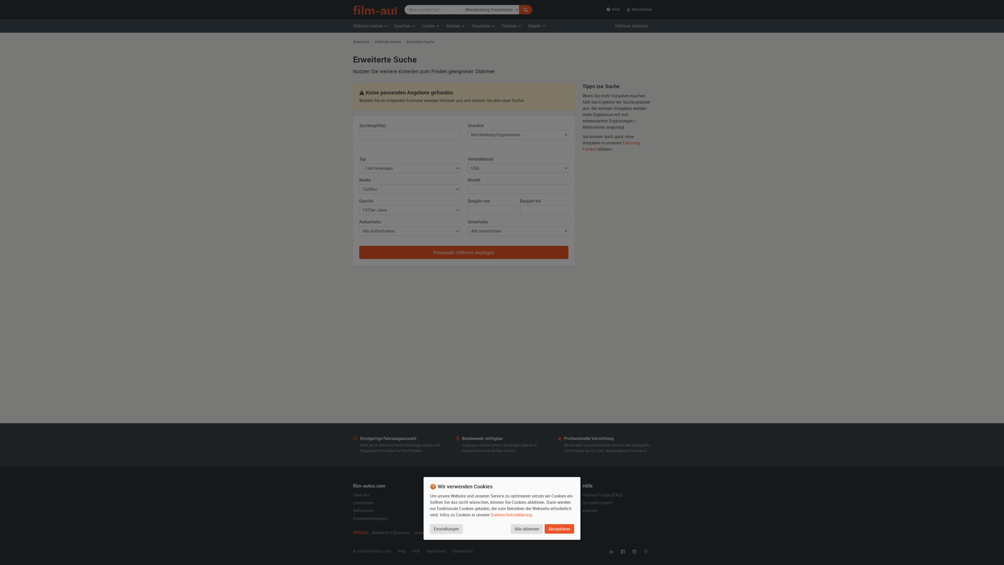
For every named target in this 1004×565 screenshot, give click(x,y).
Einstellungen (446, 529)
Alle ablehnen (527, 529)
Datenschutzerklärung (511, 515)
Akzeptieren (559, 529)
